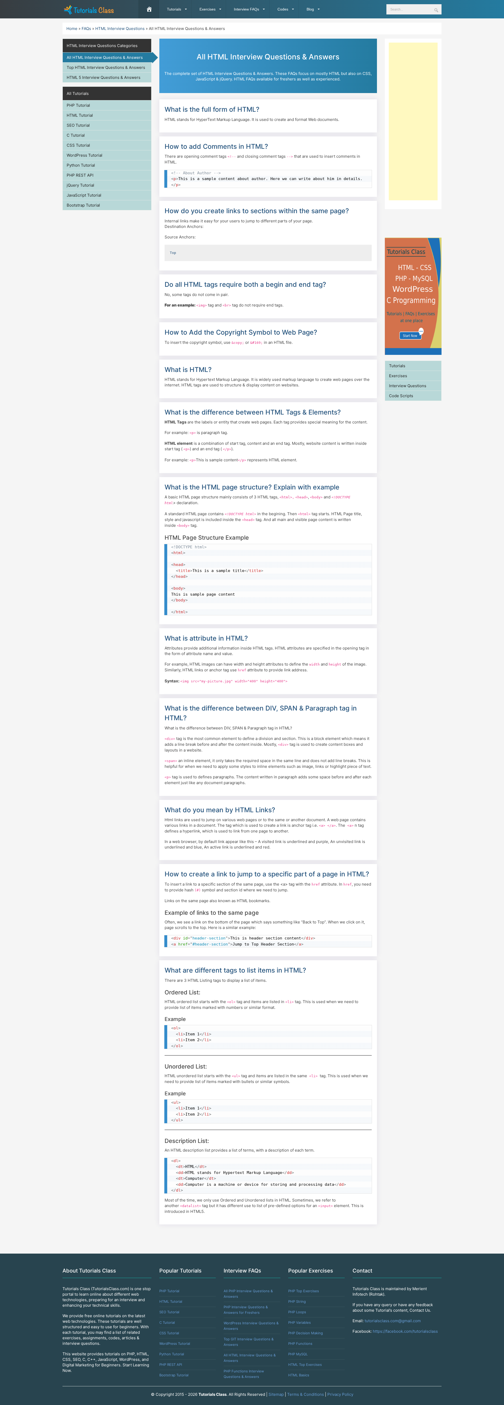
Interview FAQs (246, 9)
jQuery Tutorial (80, 185)
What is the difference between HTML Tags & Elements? (253, 412)
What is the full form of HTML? (212, 109)
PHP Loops (297, 1312)
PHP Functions (300, 1343)
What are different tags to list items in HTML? (235, 970)
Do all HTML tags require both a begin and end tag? (245, 284)
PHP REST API (80, 175)
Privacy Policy (340, 1394)
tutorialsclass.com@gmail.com (393, 1320)
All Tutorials (78, 93)
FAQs (86, 28)
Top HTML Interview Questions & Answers (106, 67)
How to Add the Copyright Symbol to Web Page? (241, 332)
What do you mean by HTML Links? (220, 810)
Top (174, 253)
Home (71, 28)
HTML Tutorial (80, 115)
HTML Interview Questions (120, 28)
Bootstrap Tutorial (83, 205)
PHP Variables (299, 1322)
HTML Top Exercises (305, 1364)
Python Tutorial (81, 165)
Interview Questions (407, 385)
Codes (282, 9)
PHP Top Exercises (303, 1291)
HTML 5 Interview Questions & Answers (103, 77)
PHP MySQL (298, 1354)
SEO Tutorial (78, 125)
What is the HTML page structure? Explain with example (252, 487)
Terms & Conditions (305, 1394)
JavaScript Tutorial (84, 195)
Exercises (208, 9)
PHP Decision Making (305, 1333)
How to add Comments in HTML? (216, 146)
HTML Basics (298, 1375)
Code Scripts (401, 395)
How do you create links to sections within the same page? (257, 211)
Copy (365, 174)
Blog (310, 9)
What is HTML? (188, 370)
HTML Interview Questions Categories (102, 45)
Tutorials (174, 9)
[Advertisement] (413, 121)
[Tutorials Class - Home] (88, 9)
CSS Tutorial (78, 145)
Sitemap (276, 1394)
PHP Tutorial (78, 105)
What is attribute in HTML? (206, 638)
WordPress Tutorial (84, 155)
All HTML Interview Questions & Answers (105, 57)
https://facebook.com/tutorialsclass (405, 1331)
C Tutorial (76, 135)
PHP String (297, 1301)
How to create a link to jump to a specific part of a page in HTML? (267, 874)
